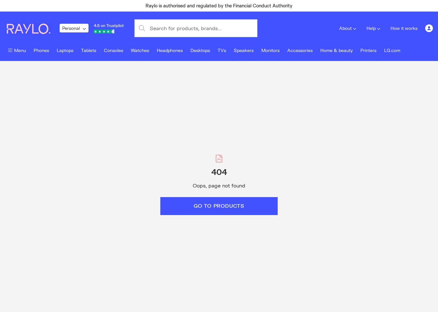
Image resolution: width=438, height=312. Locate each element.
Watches (140, 50)
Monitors (270, 50)
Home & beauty (336, 50)
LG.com (392, 50)
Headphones (170, 50)
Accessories (300, 50)
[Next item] (346, 6)
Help (371, 28)
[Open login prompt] (429, 28)
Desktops (200, 50)
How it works (404, 28)
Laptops (65, 50)
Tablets (88, 50)
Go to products (219, 206)
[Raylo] (32, 28)
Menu (20, 50)
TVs (222, 50)
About (345, 28)
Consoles (113, 50)
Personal (71, 28)
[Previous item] (92, 6)
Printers (368, 50)
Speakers (244, 50)
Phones (41, 50)
